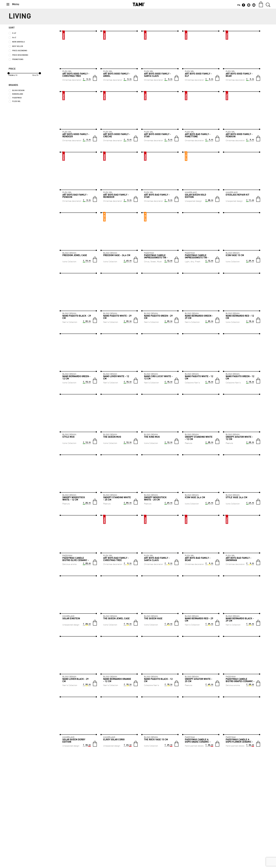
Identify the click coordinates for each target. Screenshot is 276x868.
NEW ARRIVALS (18, 42)
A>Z (14, 33)
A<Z (14, 38)
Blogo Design (18, 90)
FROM (12, 75)
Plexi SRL (16, 101)
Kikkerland (17, 94)
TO (34, 75)
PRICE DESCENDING (20, 55)
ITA (238, 5)
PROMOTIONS (17, 59)
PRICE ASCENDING (19, 51)
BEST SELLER (17, 46)
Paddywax (17, 98)
